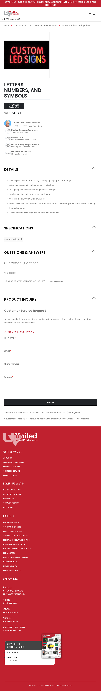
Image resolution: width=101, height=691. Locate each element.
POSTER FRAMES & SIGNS (13, 531)
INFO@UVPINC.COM (10, 612)
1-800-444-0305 (12, 19)
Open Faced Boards (22, 25)
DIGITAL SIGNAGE (10, 562)
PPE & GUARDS (9, 553)
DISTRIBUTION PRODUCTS (14, 544)
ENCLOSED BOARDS (11, 522)
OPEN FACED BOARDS (12, 527)
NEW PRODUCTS (10, 566)
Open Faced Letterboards (46, 25)
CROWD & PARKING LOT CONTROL (17, 549)
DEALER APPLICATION (12, 490)
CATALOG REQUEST (11, 503)
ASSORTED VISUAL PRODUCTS (15, 536)
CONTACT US (9, 507)
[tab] (50, 168)
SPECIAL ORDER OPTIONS (13, 462)
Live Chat (32, 126)
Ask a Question (57, 281)
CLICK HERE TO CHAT (11, 621)
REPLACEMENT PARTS (12, 570)
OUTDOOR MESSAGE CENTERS (15, 557)
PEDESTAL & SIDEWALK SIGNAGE (16, 540)
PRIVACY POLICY (10, 475)
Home (6, 25)
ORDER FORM (8, 498)
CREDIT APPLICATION (12, 494)
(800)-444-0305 (20, 126)
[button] (47, 75)
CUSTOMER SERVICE (11, 471)
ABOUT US (7, 458)
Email (40, 126)
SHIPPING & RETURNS (11, 467)
